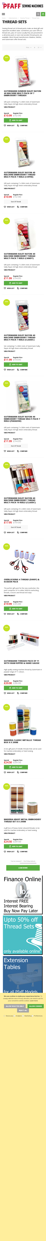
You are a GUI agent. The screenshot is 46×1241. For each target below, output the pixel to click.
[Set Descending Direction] (35, 48)
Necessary (9, 1016)
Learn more (34, 1001)
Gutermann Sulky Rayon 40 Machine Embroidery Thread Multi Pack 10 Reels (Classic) (20, 500)
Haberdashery (13, 18)
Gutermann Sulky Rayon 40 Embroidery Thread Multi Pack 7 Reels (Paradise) (22, 418)
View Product (9, 107)
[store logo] (23, 5)
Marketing (28, 1016)
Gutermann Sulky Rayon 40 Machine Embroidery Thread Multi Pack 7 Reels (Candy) (19, 256)
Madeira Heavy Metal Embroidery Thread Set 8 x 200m (22, 820)
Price (27, 47)
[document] (23, 1006)
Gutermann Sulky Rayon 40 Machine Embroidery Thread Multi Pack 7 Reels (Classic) (19, 337)
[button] (9, 125)
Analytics (19, 1016)
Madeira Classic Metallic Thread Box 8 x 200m (22, 741)
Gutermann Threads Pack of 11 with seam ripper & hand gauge (21, 662)
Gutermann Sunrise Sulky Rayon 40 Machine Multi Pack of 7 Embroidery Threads (22, 93)
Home (4, 18)
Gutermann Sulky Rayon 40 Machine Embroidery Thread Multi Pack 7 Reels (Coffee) (19, 174)
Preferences (38, 1016)
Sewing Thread (24, 18)
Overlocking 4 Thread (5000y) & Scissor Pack (21, 580)
